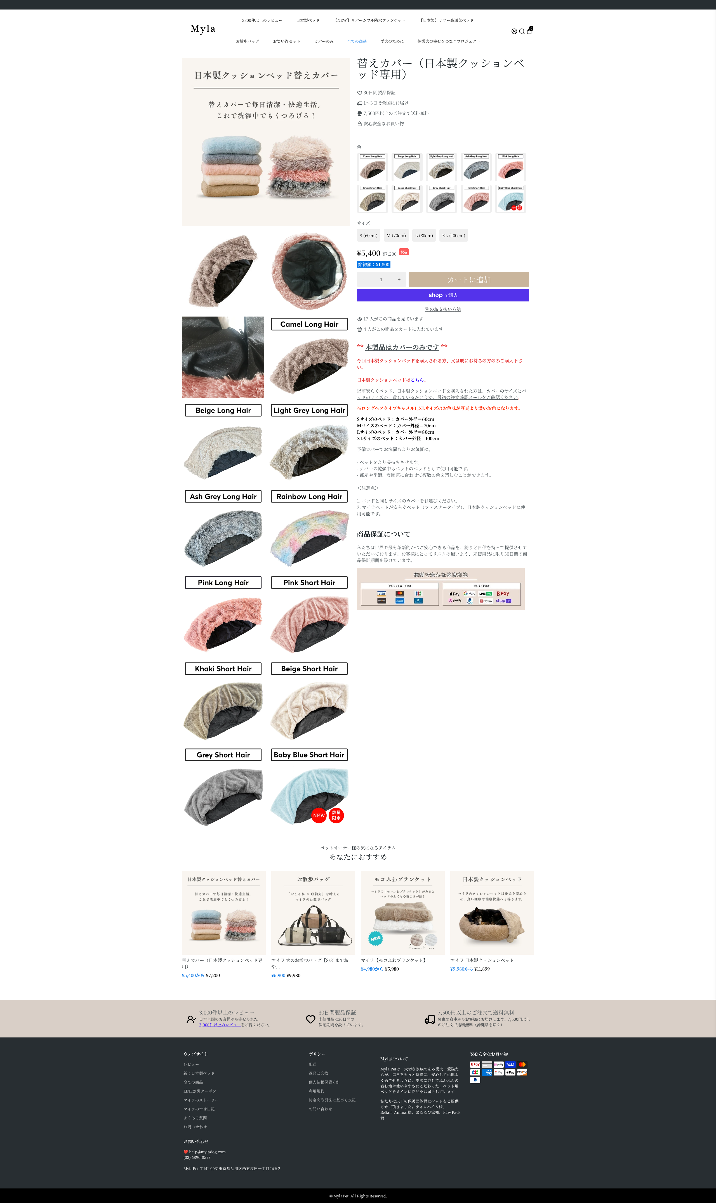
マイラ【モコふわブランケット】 (394, 960)
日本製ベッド (308, 20)
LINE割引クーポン (199, 1091)
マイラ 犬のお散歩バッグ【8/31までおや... (309, 963)
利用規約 (316, 1091)
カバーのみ (324, 41)
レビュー (191, 1064)
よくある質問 (195, 1118)
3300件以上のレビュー (262, 20)
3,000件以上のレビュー (220, 1024)
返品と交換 (318, 1073)
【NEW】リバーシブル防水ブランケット (369, 20)
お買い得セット (286, 41)
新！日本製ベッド (199, 1073)
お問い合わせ (195, 1126)
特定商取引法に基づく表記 (332, 1100)
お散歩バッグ (247, 41)
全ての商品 (357, 41)
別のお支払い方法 (443, 309)
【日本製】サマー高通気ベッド (446, 20)
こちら (417, 380)
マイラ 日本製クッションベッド (482, 960)
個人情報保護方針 (324, 1082)
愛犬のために (392, 41)
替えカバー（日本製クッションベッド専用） (222, 963)
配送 (313, 1064)
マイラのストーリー (201, 1100)
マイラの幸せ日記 (199, 1109)
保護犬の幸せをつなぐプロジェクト (449, 41)
